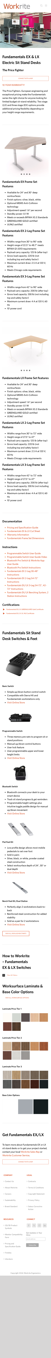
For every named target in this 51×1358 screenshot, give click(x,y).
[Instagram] (39, 1225)
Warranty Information (18, 534)
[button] (25, 975)
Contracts (32, 1181)
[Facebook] (29, 1225)
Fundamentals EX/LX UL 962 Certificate (20, 613)
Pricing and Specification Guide (22, 527)
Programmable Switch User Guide (24, 553)
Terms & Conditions (36, 1187)
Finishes (8, 1253)
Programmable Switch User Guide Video (27, 556)
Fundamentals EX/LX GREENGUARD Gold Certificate (25, 609)
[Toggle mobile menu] (46, 5)
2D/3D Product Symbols (11, 1226)
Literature (9, 1259)
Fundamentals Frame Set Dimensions (25, 538)
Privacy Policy (33, 1200)
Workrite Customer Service (15, 1155)
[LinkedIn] (45, 1225)
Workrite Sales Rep (30, 1151)
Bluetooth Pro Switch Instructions (24, 567)
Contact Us (9, 1181)
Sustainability (10, 1200)
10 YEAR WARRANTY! (13, 85)
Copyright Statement (36, 1194)
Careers (8, 1194)
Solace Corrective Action (35, 1207)
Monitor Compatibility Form (14, 1235)
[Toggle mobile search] (41, 5)
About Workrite (11, 1187)
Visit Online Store (16, 702)
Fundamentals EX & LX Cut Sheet (23, 531)
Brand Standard (11, 1206)
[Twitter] (34, 1225)
